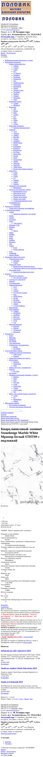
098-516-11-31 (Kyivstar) (9, 26)
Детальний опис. (8, 37)
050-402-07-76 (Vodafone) (9, 24)
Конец (26, 699)
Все (31, 699)
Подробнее (5, 664)
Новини (8, 742)
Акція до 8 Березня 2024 (12, 682)
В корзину (4, 605)
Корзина (4, 55)
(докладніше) (27, 642)
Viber (20, 28)
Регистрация (11, 53)
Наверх (3, 749)
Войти (3, 53)
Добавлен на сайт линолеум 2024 (16, 651)
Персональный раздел (8, 733)
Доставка (8, 744)
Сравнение (5, 607)
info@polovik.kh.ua (12, 29)
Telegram (15, 28)
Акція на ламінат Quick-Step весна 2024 (19, 668)
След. (21, 699)
